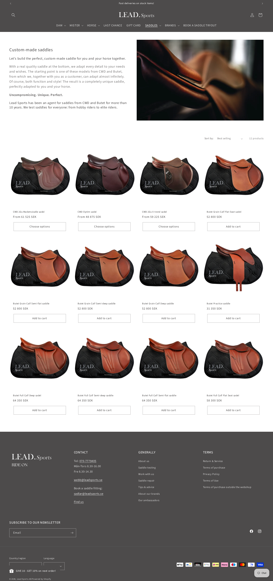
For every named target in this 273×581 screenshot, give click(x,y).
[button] (13, 15)
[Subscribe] (72, 532)
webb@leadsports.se (88, 480)
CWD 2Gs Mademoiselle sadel (29, 212)
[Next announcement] (262, 3)
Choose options (40, 227)
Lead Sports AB (24, 579)
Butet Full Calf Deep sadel (27, 395)
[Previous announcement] (10, 3)
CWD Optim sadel (87, 212)
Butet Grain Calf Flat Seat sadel (224, 212)
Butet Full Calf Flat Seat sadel (223, 395)
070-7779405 (88, 461)
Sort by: (209, 138)
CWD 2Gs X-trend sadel (154, 212)
